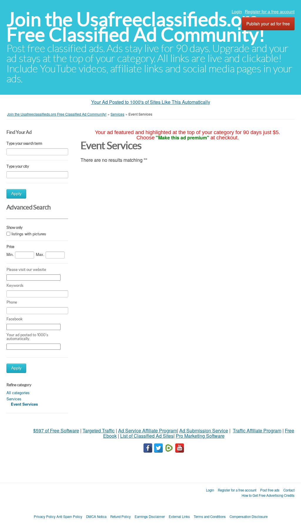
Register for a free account (270, 11)
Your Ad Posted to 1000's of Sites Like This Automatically (150, 102)
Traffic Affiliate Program (257, 430)
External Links (179, 516)
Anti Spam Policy (69, 516)
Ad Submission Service (203, 430)
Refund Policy (120, 516)
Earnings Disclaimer (150, 516)
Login (237, 11)
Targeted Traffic (99, 430)
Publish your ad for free (268, 23)
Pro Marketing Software (200, 435)
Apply (16, 193)
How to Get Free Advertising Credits (268, 495)
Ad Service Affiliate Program (147, 430)
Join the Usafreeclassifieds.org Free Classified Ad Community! (135, 27)
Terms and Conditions (210, 516)
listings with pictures (28, 233)
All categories (18, 392)
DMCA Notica (96, 516)
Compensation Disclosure (248, 516)
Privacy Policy (45, 516)
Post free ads (270, 490)
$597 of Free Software (56, 430)
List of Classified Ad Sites (146, 435)
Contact (289, 490)
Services (13, 399)
